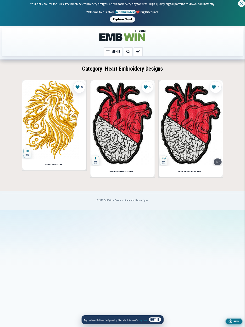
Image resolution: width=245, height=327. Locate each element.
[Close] (241, 3)
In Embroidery (125, 12)
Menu (115, 52)
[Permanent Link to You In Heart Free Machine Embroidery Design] (54, 119)
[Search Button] (128, 51)
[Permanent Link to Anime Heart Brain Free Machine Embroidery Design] (191, 123)
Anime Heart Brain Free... (190, 171)
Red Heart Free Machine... (122, 171)
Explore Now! (122, 19)
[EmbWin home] (122, 35)
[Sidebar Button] (138, 51)
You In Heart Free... (54, 164)
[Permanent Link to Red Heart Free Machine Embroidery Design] (122, 123)
